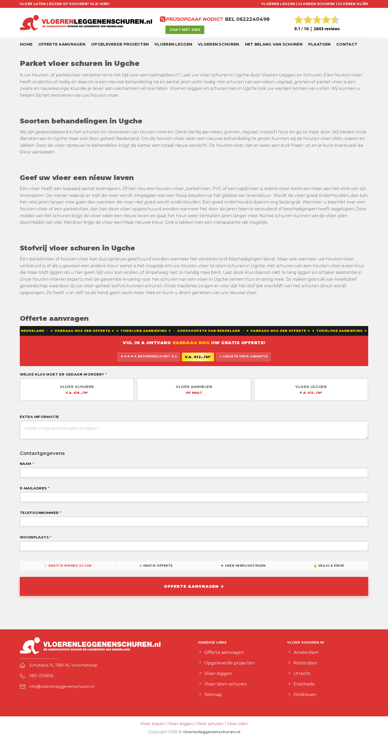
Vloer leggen (180, 723)
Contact (346, 44)
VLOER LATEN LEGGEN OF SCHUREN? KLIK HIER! (65, 4)
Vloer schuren (210, 723)
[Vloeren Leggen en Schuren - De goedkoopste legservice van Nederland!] (86, 23)
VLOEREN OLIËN (353, 4)
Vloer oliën (237, 723)
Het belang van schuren (273, 44)
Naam (27, 463)
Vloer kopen (152, 723)
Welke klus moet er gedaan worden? (63, 374)
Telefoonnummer (40, 513)
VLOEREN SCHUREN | (317, 4)
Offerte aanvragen (61, 44)
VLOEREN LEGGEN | (279, 4)
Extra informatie (39, 417)
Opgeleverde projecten (120, 44)
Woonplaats (35, 537)
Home (26, 44)
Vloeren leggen (173, 44)
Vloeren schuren (218, 44)
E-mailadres (34, 488)
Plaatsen (319, 44)
